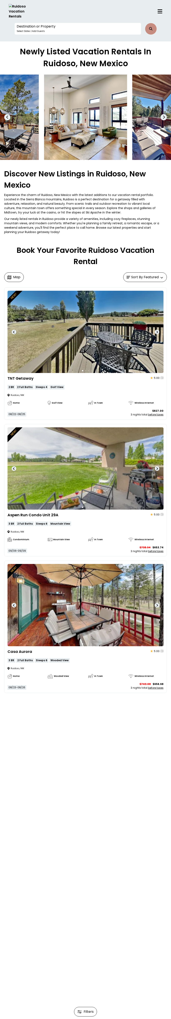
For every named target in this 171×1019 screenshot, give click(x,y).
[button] (78, 29)
